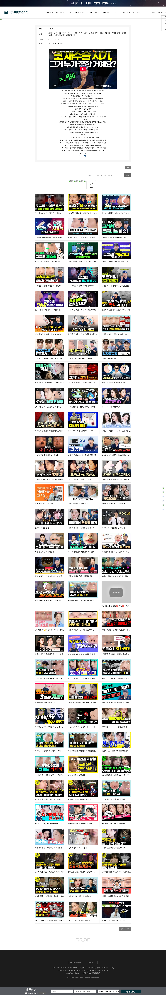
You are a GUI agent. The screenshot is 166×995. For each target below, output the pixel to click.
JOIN (158, 12)
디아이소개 (49, 13)
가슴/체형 (136, 13)
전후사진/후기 (61, 13)
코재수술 (105, 13)
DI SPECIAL (79, 13)
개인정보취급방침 (32, 993)
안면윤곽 (126, 13)
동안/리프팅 (116, 13)
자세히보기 (42, 993)
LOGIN (153, 12)
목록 (128, 167)
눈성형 (89, 13)
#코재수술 (83, 156)
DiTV (71, 13)
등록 (128, 929)
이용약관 (91, 962)
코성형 (97, 13)
